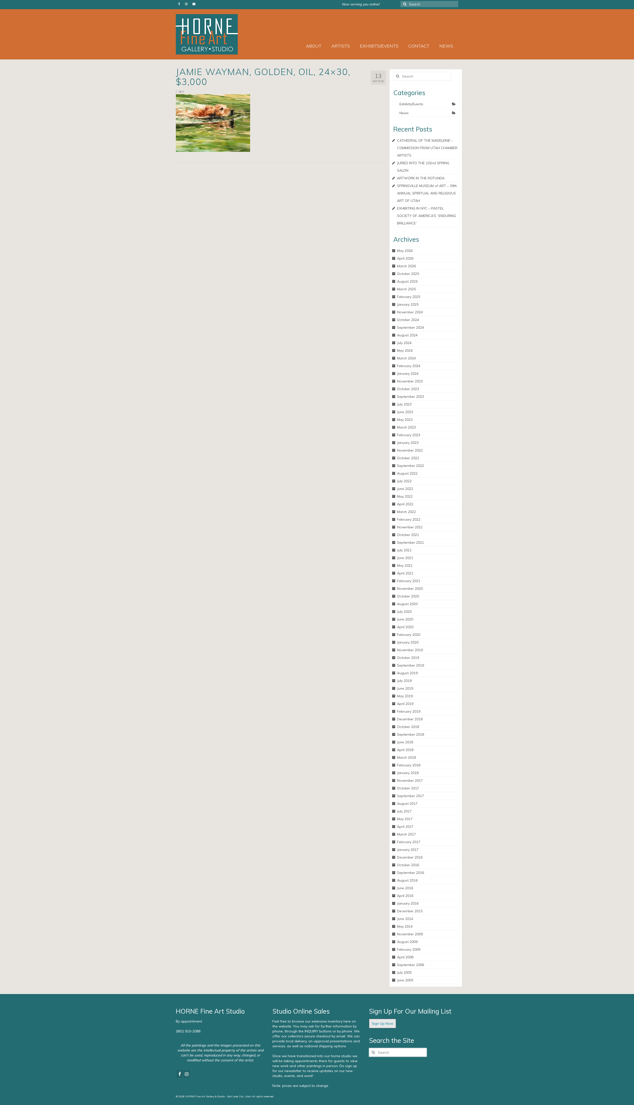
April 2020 (405, 627)
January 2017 (408, 849)
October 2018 (408, 727)
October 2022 (408, 458)
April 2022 (405, 504)
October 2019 (408, 657)
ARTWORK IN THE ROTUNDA (421, 178)
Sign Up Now (382, 1023)
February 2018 (408, 765)
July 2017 (404, 811)
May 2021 (405, 565)
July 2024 (404, 343)
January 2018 (408, 773)
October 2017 (408, 788)
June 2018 (405, 742)
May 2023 (405, 419)
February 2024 (408, 366)
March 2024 (406, 358)
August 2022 (407, 473)
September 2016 (410, 872)
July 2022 (404, 481)
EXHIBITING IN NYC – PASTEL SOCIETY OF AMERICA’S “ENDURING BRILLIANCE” (426, 215)
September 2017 (410, 796)
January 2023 (408, 442)
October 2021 (408, 535)
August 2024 (407, 335)
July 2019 (404, 680)
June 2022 (405, 488)
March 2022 (406, 512)
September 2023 (410, 396)
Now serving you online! (360, 4)
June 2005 (405, 980)
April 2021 (405, 573)
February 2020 (408, 634)
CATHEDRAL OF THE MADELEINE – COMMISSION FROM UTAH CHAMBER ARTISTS (427, 148)
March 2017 (406, 834)
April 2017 (405, 826)
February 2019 (408, 711)
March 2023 (406, 427)
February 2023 (408, 435)
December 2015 (410, 911)
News (404, 113)
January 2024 (408, 373)
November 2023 (410, 381)
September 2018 (410, 734)
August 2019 (407, 673)
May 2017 (405, 819)
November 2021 (410, 527)
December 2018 (410, 719)
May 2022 (405, 496)
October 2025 (408, 273)
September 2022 (410, 465)
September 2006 (410, 965)
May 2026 (405, 250)
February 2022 (408, 519)
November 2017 (410, 780)
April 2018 (405, 750)
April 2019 (405, 703)
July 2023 (404, 404)
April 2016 (405, 895)
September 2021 (410, 542)
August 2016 (407, 880)
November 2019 (410, 650)
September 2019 (410, 665)
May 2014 (405, 926)
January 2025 (408, 304)
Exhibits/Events (411, 104)
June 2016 (405, 888)
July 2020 (404, 611)
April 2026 (405, 258)
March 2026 (406, 266)
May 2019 (405, 696)
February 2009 (408, 949)
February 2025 (408, 297)
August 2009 (407, 942)
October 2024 (408, 320)
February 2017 (408, 842)
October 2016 (408, 865)
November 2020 (410, 588)
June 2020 (405, 619)
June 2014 (405, 918)
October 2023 (408, 389)
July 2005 (404, 972)
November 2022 (410, 450)
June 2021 (405, 558)
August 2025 (407, 281)
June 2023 (405, 412)
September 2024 (410, 327)
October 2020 (408, 596)
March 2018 (406, 757)
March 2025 (406, 289)
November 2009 (410, 934)
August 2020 (407, 604)
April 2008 (405, 957)
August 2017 (407, 803)
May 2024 (405, 350)
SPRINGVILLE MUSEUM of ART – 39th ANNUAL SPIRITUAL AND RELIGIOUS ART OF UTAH (427, 193)
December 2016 (410, 857)
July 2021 (404, 550)
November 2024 (410, 312)
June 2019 (405, 688)
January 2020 (408, 642)
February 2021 (408, 581)
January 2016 (408, 903)
